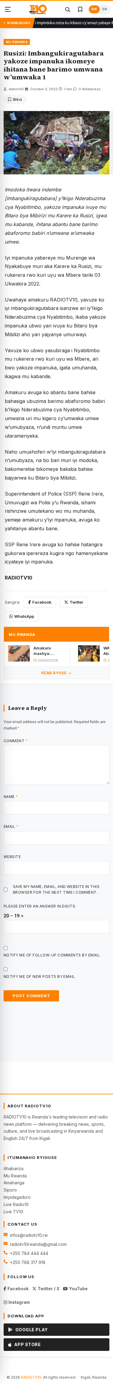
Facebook (42, 602)
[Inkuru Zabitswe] (80, 9)
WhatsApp (24, 616)
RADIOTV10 (31, 1377)
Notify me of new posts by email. (40, 976)
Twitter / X (47, 1288)
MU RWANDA (17, 42)
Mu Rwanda (15, 1175)
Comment (16, 741)
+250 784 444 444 (29, 1253)
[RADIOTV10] (38, 9)
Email (11, 826)
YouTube (78, 1288)
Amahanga (14, 1182)
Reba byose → (56, 673)
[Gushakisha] (67, 9)
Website (12, 856)
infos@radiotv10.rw (29, 1235)
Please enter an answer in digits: (40, 906)
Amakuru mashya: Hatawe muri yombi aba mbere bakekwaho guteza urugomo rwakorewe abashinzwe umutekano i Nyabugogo (49, 651)
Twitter (76, 602)
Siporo (10, 1189)
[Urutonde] (7, 9)
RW (94, 9)
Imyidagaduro (17, 1197)
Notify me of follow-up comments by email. (52, 955)
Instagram (18, 1302)
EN (104, 9)
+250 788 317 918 (28, 1262)
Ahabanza (14, 1168)
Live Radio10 (16, 1204)
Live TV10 (13, 1211)
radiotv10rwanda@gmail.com (38, 1244)
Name (11, 796)
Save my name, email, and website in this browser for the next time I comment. (56, 889)
